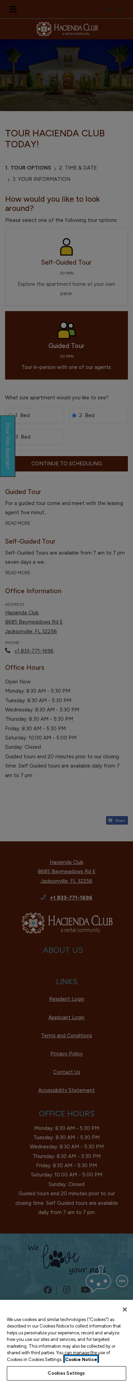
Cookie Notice (81, 1359)
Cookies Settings (66, 1373)
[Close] (124, 1309)
